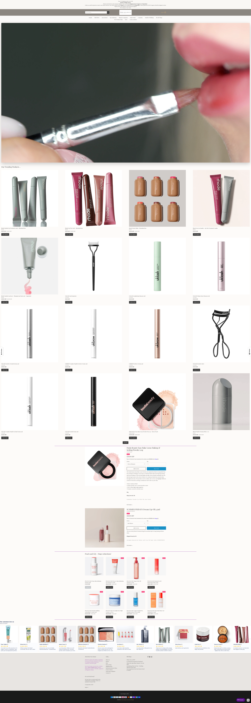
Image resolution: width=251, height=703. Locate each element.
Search (107, 661)
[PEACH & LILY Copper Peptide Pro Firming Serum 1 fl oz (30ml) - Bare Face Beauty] (136, 600)
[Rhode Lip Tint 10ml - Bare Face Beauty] (93, 198)
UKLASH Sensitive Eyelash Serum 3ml (10, 363)
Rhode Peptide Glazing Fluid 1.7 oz (201, 431)
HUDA (140, 499)
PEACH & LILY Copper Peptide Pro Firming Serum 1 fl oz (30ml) (135, 611)
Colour (128, 461)
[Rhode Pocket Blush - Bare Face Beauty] (157, 198)
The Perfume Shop (118, 19)
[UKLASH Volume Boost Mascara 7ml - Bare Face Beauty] (221, 266)
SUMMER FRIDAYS (131, 511)
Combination (129, 499)
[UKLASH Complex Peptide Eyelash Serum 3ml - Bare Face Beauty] (29, 401)
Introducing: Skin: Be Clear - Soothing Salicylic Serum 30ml (135, 666)
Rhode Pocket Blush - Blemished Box (137, 228)
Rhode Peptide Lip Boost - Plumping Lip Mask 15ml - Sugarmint (16, 296)
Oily (143, 499)
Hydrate (140, 540)
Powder (149, 499)
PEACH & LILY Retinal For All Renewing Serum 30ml (154, 581)
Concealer (135, 499)
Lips (147, 540)
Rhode (2, 229)
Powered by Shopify (130, 699)
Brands (90, 17)
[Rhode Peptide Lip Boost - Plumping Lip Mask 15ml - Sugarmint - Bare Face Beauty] (29, 266)
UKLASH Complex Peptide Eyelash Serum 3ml (12, 431)
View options (5, 234)
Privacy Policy (109, 664)
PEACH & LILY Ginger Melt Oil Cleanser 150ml (134, 581)
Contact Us (108, 673)
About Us (108, 659)
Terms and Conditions (110, 671)
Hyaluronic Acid (135, 540)
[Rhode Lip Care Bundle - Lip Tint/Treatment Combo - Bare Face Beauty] (221, 198)
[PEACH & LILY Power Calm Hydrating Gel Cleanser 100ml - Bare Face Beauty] (115, 566)
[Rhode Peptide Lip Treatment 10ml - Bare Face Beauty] (29, 198)
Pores (146, 499)
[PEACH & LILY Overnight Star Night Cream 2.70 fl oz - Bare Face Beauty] (115, 600)
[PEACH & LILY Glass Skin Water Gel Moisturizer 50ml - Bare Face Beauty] (157, 600)
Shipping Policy (109, 666)
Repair (152, 540)
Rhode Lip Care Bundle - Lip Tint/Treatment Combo (205, 228)
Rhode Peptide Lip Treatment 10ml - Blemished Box (13, 228)
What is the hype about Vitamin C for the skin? (135, 664)
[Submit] (108, 12)
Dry (138, 499)
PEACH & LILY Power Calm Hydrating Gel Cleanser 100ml (115, 581)
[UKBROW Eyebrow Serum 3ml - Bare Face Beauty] (157, 334)
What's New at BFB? (131, 659)
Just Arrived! (104, 17)
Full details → (130, 504)
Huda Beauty (131, 433)
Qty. (148, 461)
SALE (126, 19)
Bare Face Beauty (123, 699)
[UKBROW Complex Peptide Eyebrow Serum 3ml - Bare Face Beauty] (93, 334)
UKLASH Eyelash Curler (198, 363)
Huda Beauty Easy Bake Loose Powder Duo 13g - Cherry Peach (143, 431)
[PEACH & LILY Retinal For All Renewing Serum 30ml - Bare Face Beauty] (157, 566)
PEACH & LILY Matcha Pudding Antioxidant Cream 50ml (92, 611)
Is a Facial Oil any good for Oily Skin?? (135, 661)
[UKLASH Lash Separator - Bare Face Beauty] (93, 266)
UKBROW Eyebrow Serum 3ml (136, 363)
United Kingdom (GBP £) (124, 693)
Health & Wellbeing (149, 17)
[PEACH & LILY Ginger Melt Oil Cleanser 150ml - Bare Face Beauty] (136, 568)
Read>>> (86, 687)
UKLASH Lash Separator (70, 296)
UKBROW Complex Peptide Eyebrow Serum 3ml (76, 363)
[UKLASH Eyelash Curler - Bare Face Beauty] (221, 334)
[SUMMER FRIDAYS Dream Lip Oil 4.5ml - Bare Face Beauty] (104, 528)
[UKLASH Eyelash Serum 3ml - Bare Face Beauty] (93, 401)
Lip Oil (144, 540)
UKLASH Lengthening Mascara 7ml (137, 296)
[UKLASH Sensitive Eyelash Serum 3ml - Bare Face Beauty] (29, 334)
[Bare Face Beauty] (125, 12)
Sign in (162, 12)
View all (125, 442)
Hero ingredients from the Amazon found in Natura (135, 669)
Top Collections (113, 17)
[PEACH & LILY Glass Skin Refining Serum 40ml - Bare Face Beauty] (94, 566)
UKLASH (67, 297)
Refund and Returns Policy (111, 668)
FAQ (107, 663)
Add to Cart (4, 302)
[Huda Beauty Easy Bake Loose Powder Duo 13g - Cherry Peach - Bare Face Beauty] (157, 401)
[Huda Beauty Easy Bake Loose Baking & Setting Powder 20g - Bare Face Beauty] (104, 466)
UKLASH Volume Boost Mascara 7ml (201, 296)
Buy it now (156, 528)
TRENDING (96, 17)
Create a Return (133, 19)
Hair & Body (133, 17)
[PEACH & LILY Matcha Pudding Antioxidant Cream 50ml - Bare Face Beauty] (94, 600)
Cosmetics (140, 17)
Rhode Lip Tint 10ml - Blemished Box (74, 228)
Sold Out (88, 587)
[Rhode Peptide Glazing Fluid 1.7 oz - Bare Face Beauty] (221, 401)
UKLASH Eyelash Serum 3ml (71, 431)
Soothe (155, 540)
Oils (149, 540)
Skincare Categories (123, 17)
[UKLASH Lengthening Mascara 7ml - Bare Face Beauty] (157, 266)
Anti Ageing (129, 540)
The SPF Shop (159, 17)
